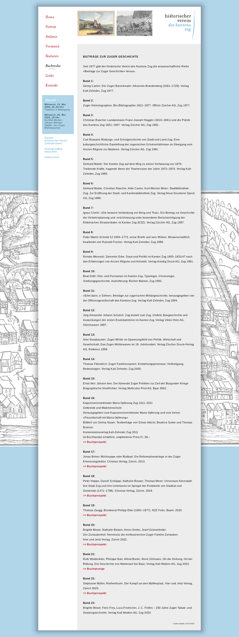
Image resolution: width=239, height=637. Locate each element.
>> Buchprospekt (94, 442)
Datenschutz (52, 157)
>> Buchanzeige (94, 568)
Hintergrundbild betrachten (53, 150)
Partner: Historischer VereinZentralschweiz (56, 140)
